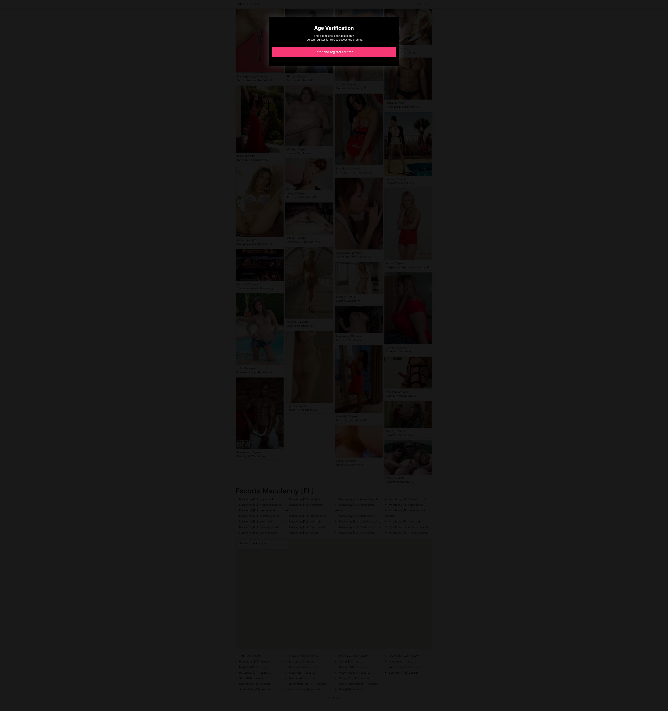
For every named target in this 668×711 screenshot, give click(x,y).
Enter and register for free (334, 52)
